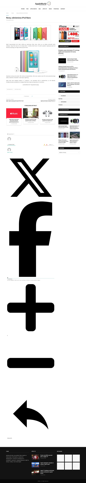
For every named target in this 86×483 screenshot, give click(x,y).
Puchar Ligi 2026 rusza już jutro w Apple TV (46, 456)
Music (50, 8)
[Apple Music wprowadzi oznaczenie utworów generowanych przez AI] (14, 113)
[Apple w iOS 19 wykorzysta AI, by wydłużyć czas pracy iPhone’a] (62, 84)
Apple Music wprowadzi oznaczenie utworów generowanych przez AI (14, 120)
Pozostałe (56, 8)
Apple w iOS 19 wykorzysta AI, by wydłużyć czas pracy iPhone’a (73, 84)
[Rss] (11, 3)
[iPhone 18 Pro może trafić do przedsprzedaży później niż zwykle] (63, 135)
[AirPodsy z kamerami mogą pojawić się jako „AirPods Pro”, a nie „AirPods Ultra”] (31, 113)
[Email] (13, 3)
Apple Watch (33, 8)
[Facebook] (6, 3)
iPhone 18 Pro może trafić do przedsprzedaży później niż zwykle (63, 141)
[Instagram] (9, 3)
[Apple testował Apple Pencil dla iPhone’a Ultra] (62, 60)
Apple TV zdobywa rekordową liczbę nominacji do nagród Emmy (47, 472)
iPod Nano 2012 (10, 89)
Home (7, 13)
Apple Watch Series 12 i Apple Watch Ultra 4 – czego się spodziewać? (72, 76)
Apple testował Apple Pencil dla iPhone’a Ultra (72, 59)
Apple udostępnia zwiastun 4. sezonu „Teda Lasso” (47, 463)
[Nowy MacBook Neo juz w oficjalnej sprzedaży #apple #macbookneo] (76, 458)
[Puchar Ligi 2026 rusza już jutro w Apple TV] (35, 457)
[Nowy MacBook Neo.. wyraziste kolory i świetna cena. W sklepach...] (60, 466)
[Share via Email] (37, 96)
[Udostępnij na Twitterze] (30, 200)
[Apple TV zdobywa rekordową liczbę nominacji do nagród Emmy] (35, 472)
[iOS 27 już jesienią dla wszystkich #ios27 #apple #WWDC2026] (68, 458)
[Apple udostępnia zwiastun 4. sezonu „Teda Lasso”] (35, 464)
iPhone (22, 8)
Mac (40, 8)
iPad (27, 8)
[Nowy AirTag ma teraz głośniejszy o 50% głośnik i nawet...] (76, 466)
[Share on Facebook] (34, 96)
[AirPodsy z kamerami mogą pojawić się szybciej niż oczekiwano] (47, 113)
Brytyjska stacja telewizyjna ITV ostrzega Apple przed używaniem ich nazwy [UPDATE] (68, 52)
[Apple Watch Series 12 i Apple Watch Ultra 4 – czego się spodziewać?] (62, 76)
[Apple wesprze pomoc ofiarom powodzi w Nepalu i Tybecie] (75, 135)
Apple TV (45, 8)
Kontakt (63, 8)
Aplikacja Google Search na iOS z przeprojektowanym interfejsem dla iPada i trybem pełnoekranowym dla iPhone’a (68, 68)
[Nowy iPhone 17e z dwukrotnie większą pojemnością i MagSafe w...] (68, 466)
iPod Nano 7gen (18, 89)
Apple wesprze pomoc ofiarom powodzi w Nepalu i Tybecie (74, 141)
